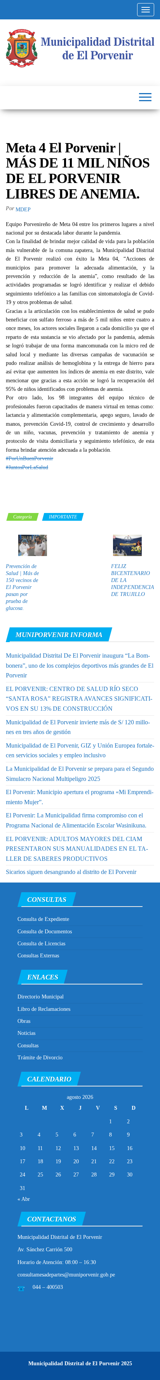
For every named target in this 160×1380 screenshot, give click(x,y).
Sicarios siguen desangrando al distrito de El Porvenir (71, 872)
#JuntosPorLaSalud (27, 467)
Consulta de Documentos (44, 931)
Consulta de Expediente (43, 919)
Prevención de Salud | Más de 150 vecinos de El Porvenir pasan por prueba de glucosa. (22, 587)
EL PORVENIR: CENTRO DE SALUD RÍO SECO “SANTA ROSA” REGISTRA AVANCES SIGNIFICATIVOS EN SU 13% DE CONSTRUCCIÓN (79, 699)
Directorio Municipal (40, 997)
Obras (23, 1021)
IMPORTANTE (63, 517)
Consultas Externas (38, 956)
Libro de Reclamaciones (43, 1009)
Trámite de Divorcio (40, 1057)
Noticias (26, 1033)
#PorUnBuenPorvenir (29, 458)
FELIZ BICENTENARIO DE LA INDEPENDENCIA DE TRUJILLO (132, 580)
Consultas (27, 1045)
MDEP (23, 209)
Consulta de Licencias (41, 943)
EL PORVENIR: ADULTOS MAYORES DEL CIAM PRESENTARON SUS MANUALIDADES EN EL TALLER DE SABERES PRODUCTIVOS (77, 849)
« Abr (23, 1199)
